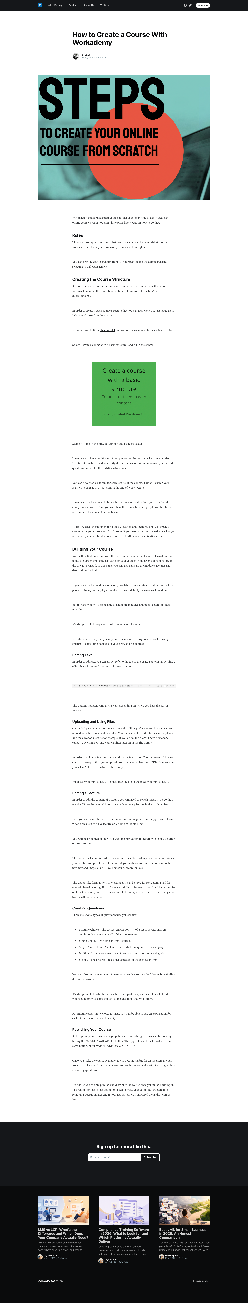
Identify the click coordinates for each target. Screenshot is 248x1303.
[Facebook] (185, 5)
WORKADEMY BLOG (47, 1281)
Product (73, 5)
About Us (89, 5)
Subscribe (203, 5)
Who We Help (55, 5)
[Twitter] (190, 5)
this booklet (107, 330)
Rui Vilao (85, 54)
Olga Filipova (50, 1255)
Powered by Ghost (201, 1281)
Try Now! (105, 5)
